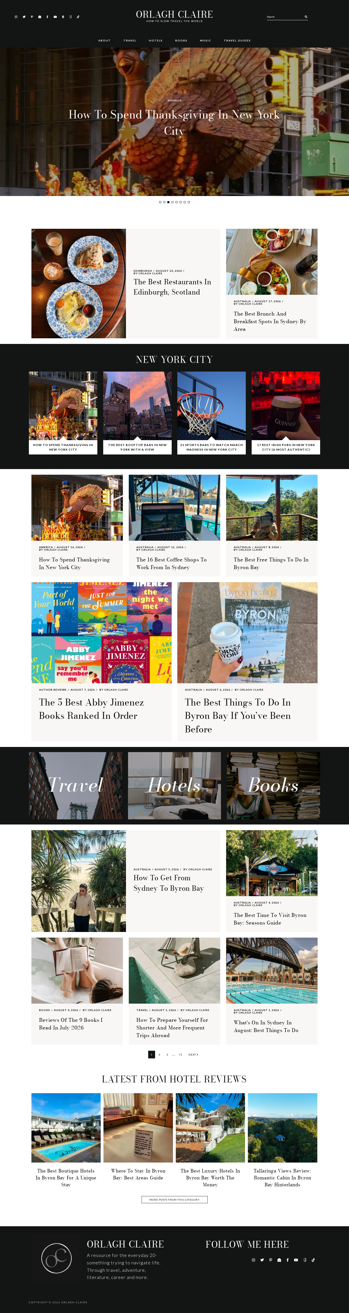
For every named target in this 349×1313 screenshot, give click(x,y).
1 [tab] (160, 202)
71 (182, 1054)
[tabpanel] (174, 122)
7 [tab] (185, 202)
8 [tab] (189, 202)
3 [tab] (168, 202)
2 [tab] (164, 202)
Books (44, 1010)
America (46, 547)
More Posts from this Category (174, 1199)
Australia (174, 100)
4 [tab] (172, 202)
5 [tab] (177, 202)
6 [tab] (181, 202)
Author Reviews (53, 689)
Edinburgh (143, 270)
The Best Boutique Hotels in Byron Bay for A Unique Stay (66, 1178)
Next (193, 1054)
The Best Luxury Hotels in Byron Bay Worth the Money (210, 1178)
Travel (142, 1010)
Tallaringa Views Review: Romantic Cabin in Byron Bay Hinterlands (282, 1178)
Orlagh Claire (174, 15)
